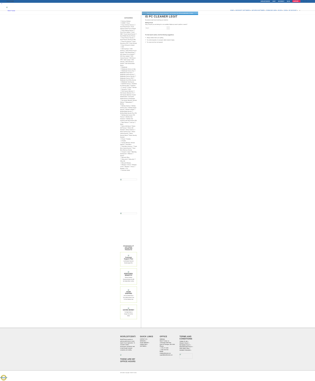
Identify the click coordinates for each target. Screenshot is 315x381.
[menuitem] (266, 1)
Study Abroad (144, 342)
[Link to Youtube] (307, 1)
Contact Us (143, 339)
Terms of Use (183, 341)
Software (143, 346)
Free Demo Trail (184, 348)
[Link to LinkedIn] (305, 1)
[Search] (299, 10)
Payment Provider (184, 350)
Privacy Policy (183, 343)
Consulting (143, 344)
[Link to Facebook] (302, 1)
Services (142, 341)
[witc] (10, 10)
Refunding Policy (184, 345)
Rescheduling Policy (185, 346)
